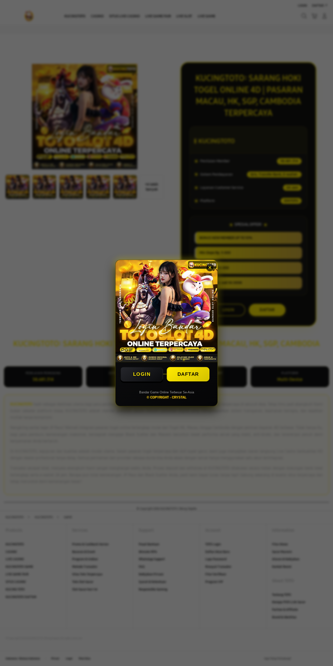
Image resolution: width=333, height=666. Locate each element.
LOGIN (142, 374)
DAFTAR (188, 374)
